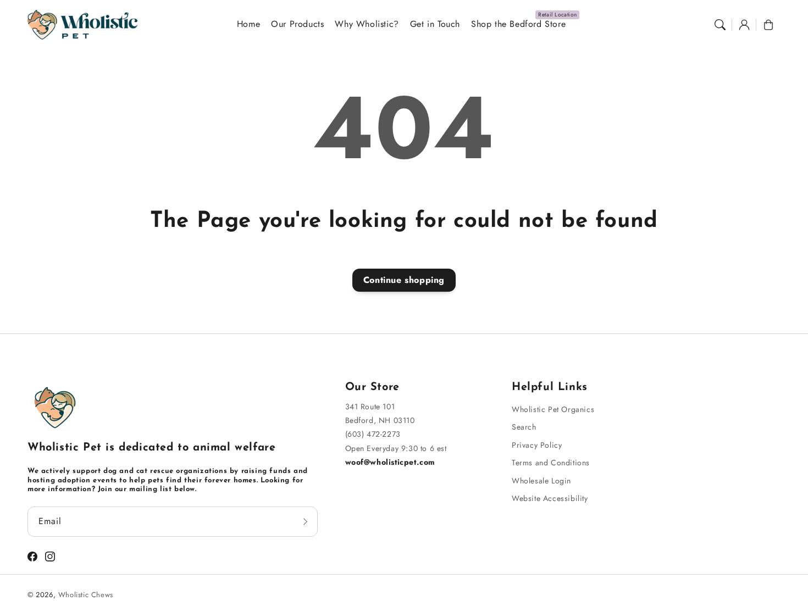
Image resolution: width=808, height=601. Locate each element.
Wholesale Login (541, 480)
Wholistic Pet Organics (553, 409)
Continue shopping (404, 280)
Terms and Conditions (551, 462)
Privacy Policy (537, 444)
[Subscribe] (306, 521)
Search (524, 426)
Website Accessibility (550, 498)
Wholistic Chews (85, 594)
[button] (720, 25)
